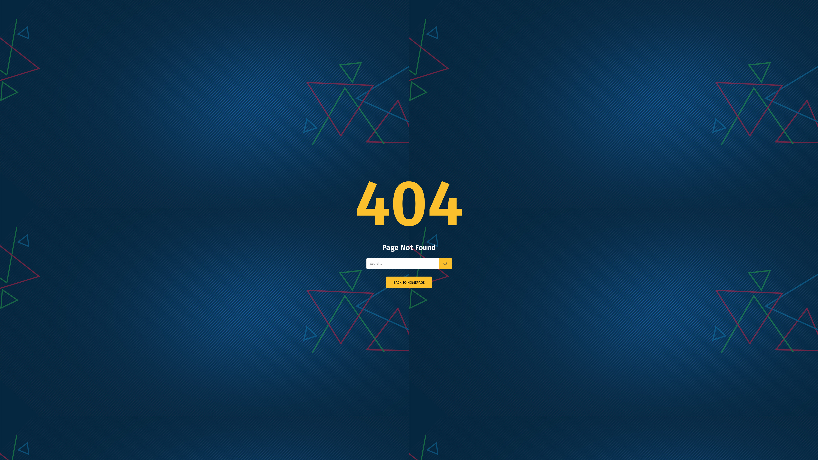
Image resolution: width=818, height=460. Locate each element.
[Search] (445, 263)
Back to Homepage (409, 282)
